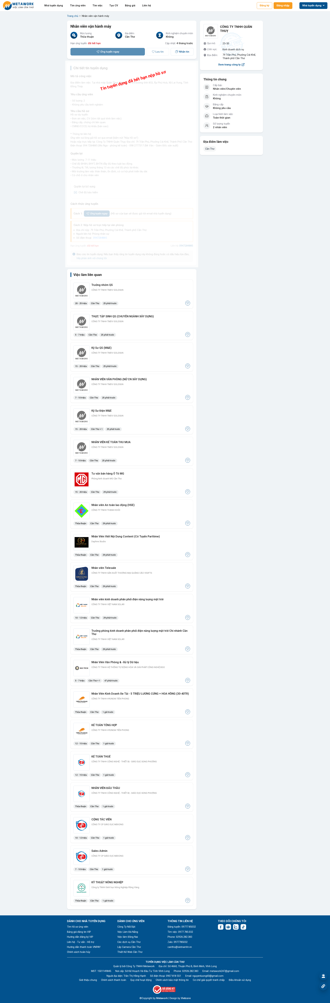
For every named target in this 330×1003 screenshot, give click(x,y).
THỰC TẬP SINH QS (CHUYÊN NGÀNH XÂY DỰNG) (122, 316)
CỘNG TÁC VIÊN (101, 819)
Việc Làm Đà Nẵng (127, 931)
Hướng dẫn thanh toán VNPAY (84, 947)
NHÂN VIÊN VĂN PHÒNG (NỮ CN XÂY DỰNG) (119, 379)
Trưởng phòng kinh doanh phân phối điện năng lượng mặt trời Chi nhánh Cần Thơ (139, 632)
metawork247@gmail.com (224, 971)
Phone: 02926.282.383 (180, 936)
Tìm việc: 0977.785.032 (180, 931)
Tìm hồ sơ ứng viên (77, 926)
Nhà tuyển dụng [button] (312, 5)
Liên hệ (146, 5)
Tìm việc (97, 5)
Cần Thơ (209, 148)
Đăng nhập (283, 5)
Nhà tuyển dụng (53, 5)
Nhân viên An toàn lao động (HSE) (113, 505)
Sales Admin (99, 850)
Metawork (162, 998)
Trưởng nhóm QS (102, 285)
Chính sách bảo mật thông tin (172, 980)
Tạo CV (113, 5)
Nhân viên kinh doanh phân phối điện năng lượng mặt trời (127, 599)
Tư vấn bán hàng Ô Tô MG (107, 473)
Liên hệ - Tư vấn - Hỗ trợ (80, 942)
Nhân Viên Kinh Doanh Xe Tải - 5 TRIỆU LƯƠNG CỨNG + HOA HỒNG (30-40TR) (140, 693)
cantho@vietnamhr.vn (180, 947)
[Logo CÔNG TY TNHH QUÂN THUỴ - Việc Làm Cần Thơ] (211, 31)
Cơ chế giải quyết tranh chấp (209, 980)
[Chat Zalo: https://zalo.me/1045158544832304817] (236, 927)
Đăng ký (264, 5)
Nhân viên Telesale (103, 568)
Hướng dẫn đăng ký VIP (80, 936)
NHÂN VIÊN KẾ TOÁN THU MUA (111, 442)
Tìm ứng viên (78, 5)
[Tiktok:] (243, 927)
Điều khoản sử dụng (240, 980)
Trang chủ (72, 16)
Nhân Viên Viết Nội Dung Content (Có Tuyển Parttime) (125, 536)
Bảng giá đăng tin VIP (79, 931)
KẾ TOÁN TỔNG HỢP (104, 725)
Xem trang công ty (229, 64)
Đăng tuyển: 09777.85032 (182, 926)
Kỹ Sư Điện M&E (101, 410)
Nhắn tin (184, 51)
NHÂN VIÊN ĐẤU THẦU (105, 788)
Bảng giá (130, 5)
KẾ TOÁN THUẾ (101, 756)
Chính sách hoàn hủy (78, 952)
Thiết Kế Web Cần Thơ (129, 952)
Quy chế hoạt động (141, 980)
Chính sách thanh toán (113, 980)
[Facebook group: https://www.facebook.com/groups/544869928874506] (228, 927)
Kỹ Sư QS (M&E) (101, 347)
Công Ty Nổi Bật (126, 926)
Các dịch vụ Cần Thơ (128, 942)
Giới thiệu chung (88, 980)
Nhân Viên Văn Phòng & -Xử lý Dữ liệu (115, 662)
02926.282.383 (190, 971)
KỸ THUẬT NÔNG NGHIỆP (107, 882)
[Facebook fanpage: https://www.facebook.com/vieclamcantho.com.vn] (220, 927)
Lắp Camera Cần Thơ (129, 947)
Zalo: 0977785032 (178, 942)
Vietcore (186, 998)
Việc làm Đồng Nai (127, 936)
